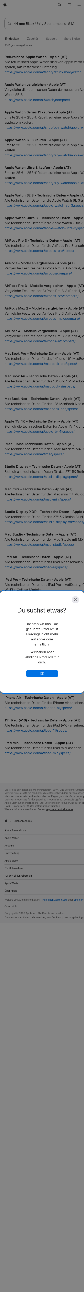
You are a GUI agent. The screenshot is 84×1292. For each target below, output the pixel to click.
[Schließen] (75, 599)
